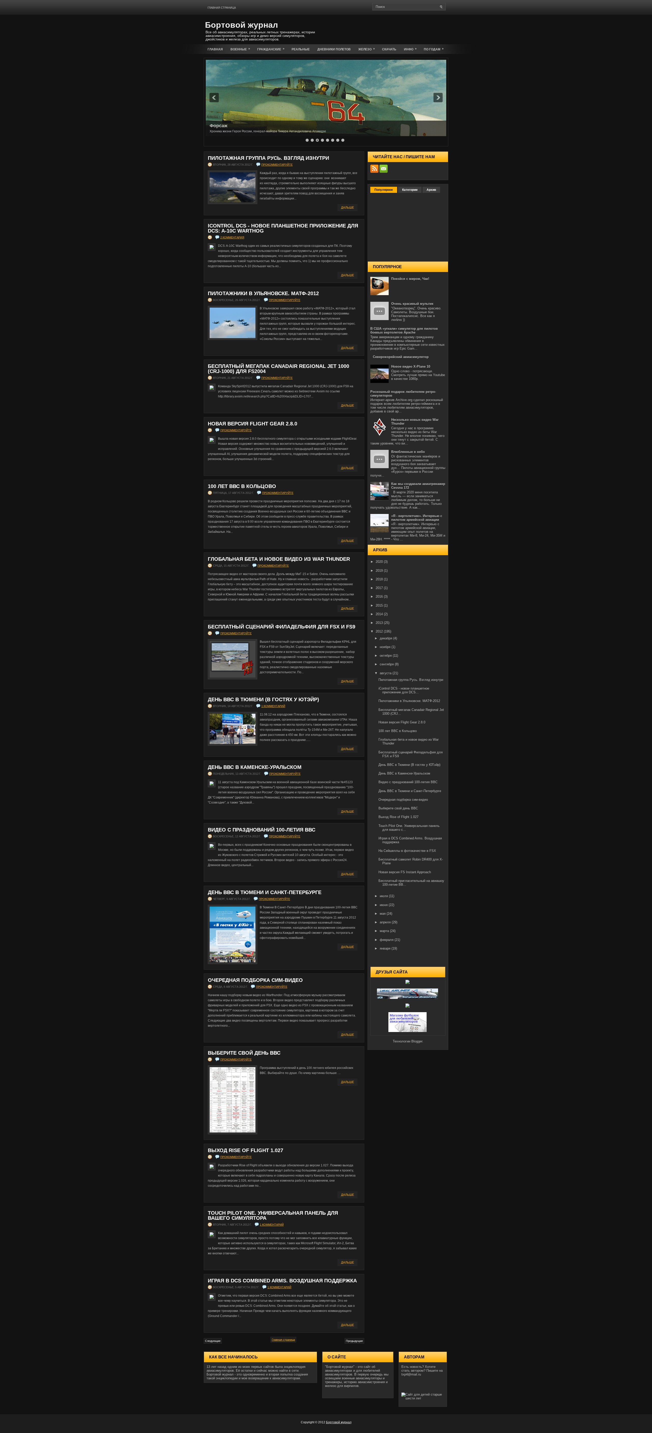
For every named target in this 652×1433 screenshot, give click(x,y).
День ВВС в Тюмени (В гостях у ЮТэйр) (263, 699)
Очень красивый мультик (412, 304)
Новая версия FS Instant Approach (404, 872)
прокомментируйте (277, 164)
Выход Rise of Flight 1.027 (245, 1150)
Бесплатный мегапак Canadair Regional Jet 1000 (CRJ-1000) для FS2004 (278, 369)
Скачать (389, 49)
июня (384, 905)
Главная (215, 49)
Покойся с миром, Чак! (410, 279)
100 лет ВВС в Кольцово (242, 486)
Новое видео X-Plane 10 (410, 366)
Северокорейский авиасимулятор (401, 357)
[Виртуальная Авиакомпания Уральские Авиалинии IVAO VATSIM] (408, 998)
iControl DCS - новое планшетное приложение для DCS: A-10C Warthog (283, 228)
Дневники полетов (334, 49)
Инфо (410, 49)
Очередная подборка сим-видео (255, 980)
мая (383, 913)
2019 (380, 570)
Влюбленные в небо (408, 452)
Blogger (416, 1041)
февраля (387, 940)
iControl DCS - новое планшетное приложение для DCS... (403, 690)
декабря (386, 638)
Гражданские (270, 49)
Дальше (347, 207)
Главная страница (222, 7)
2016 (380, 596)
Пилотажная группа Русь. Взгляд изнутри (268, 158)
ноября (385, 647)
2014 (380, 614)
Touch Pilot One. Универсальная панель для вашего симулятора (273, 1215)
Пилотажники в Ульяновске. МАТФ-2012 (263, 293)
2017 (380, 588)
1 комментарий (273, 706)
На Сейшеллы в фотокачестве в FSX (407, 851)
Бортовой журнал (241, 25)
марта (385, 931)
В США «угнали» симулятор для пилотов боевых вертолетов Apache (404, 330)
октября (386, 655)
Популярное (383, 190)
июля (384, 896)
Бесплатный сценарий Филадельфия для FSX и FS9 (281, 626)
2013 (380, 623)
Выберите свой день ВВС (244, 1052)
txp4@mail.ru (411, 1374)
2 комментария (232, 237)
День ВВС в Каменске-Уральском (255, 767)
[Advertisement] (388, 28)
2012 (380, 631)
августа (386, 673)
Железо (366, 49)
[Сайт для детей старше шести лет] (422, 1398)
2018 (380, 579)
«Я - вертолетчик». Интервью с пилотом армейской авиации (416, 518)
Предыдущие (354, 1340)
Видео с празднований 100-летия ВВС (261, 829)
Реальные (301, 49)
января (385, 948)
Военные (240, 49)
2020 (380, 562)
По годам (434, 49)
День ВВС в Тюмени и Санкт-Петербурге (264, 892)
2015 (380, 605)
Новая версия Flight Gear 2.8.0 (252, 423)
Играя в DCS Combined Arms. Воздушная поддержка (282, 1280)
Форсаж (218, 125)
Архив (431, 190)
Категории (409, 190)
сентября (387, 664)
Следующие (213, 1340)
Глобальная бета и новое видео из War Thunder (279, 559)
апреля (386, 922)
